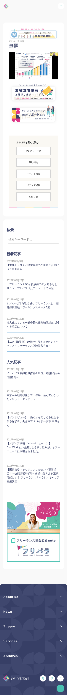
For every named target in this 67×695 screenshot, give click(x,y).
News (7, 611)
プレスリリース (33, 151)
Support (10, 626)
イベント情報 (33, 174)
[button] (60, 688)
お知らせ (33, 196)
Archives (10, 656)
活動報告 (33, 162)
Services (10, 641)
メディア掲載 (33, 185)
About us (10, 597)
